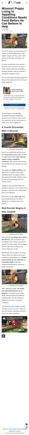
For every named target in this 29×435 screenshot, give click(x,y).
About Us (5, 429)
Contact (18, 431)
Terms (19, 429)
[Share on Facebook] (3, 336)
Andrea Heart (5, 29)
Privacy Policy (13, 429)
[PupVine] (14, 3)
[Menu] (2, 3)
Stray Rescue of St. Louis (13, 154)
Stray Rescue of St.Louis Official (16, 149)
